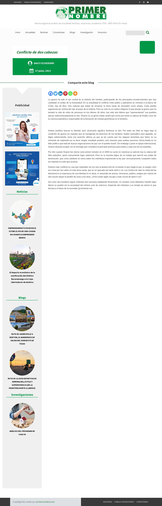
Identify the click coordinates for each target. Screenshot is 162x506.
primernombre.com (45, 501)
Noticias (44, 32)
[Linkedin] (60, 93)
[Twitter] (55, 93)
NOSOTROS (18, 2)
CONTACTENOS (48, 2)
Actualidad (30, 32)
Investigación (86, 32)
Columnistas (59, 32)
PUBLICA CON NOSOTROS (32, 2)
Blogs (72, 32)
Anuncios (102, 32)
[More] (75, 93)
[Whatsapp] (70, 93)
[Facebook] (50, 93)
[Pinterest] (65, 93)
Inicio (17, 32)
